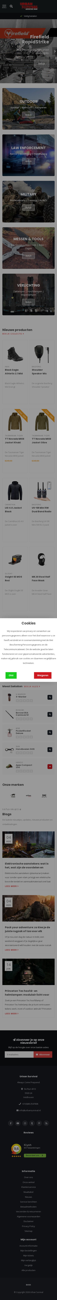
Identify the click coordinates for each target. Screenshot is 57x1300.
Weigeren (42, 675)
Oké (11, 675)
